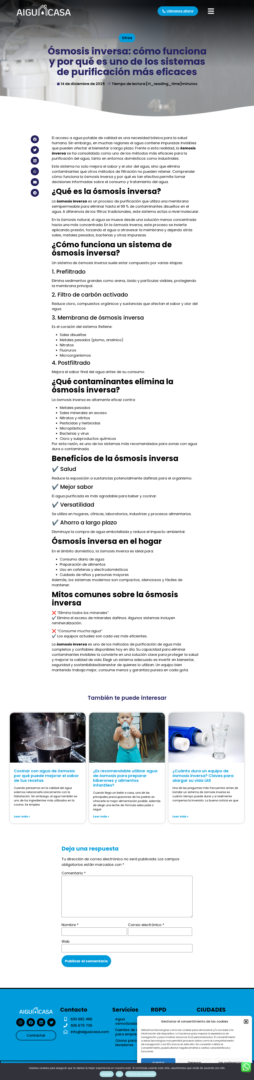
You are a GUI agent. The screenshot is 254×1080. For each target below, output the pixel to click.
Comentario (74, 873)
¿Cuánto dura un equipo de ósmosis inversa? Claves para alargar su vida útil (203, 775)
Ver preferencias (230, 1063)
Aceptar (158, 1063)
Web (66, 941)
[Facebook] (31, 1022)
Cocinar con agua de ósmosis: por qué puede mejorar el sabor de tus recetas (46, 775)
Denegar (194, 1063)
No (119, 1074)
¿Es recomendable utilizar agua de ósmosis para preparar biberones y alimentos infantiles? (125, 778)
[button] (246, 1022)
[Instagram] (20, 1022)
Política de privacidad (140, 1074)
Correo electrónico (146, 925)
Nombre (70, 925)
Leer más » (22, 816)
